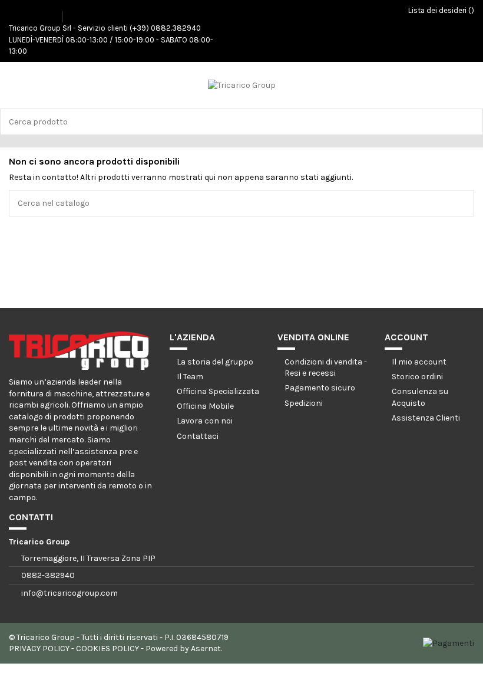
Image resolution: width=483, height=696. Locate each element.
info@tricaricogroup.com (69, 593)
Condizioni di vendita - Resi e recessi (325, 368)
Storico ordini (417, 377)
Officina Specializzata (218, 391)
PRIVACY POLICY (39, 649)
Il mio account (419, 362)
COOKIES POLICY (107, 649)
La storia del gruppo (215, 362)
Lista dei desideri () (440, 10)
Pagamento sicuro (319, 388)
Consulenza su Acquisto (420, 397)
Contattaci (198, 436)
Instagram (36, 12)
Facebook (20, 12)
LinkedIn (53, 12)
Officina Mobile (205, 406)
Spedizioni (303, 403)
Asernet (206, 649)
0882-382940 (48, 575)
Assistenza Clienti (426, 418)
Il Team (190, 377)
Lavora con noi (205, 421)
